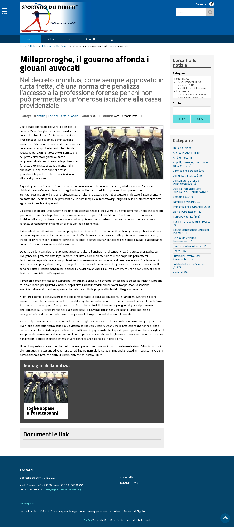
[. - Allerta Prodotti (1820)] (192, 81)
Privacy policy (27, 503)
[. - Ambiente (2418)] (192, 85)
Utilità (70, 39)
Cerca (181, 119)
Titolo (177, 103)
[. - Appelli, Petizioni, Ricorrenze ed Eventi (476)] (192, 90)
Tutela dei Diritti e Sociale (55, 46)
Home (23, 46)
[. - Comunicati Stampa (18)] (192, 97)
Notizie (30, 39)
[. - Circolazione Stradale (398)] (192, 94)
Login (111, 39)
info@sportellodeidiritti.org (63, 489)
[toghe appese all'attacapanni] (46, 387)
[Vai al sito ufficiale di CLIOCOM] (129, 482)
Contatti (91, 39)
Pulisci (200, 119)
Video (50, 39)
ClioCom (88, 520)
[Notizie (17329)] (192, 78)
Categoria (179, 73)
